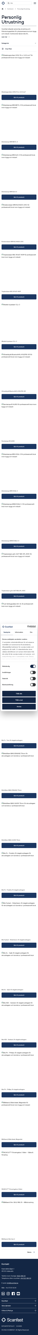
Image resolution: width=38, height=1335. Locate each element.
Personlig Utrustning (23, 9)
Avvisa (19, 706)
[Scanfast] (3, 9)
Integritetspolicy (8, 1326)
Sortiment (10, 9)
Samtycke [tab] (7, 632)
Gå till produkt (19, 97)
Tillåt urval (19, 700)
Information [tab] (19, 632)
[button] (6, 37)
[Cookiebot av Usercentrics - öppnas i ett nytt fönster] (27, 626)
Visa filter (8, 49)
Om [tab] (31, 632)
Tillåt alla (19, 693)
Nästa (29, 1252)
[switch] (33, 672)
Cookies (19, 1326)
